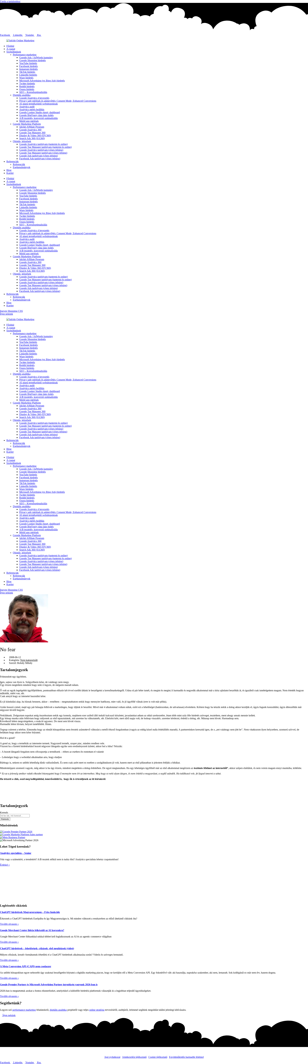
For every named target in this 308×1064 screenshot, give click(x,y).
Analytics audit (26, 106)
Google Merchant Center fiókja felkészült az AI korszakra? (32, 930)
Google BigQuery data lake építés (36, 115)
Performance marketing (24, 54)
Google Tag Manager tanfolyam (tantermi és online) (45, 147)
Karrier (10, 173)
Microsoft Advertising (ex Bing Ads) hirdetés (42, 80)
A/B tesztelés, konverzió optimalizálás (38, 118)
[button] (154, 784)
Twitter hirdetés (27, 83)
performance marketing (24, 1009)
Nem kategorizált (29, 660)
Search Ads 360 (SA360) (32, 138)
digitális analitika (58, 1009)
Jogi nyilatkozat (112, 1057)
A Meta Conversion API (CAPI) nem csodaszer (25, 966)
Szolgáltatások (13, 51)
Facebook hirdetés (28, 66)
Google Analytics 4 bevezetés (34, 98)
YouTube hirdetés (28, 63)
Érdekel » (5, 864)
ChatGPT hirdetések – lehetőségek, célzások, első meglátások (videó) (37, 948)
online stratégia (96, 1009)
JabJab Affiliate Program (31, 126)
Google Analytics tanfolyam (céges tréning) (41, 150)
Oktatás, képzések (22, 141)
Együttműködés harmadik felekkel (186, 1057)
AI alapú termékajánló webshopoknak (38, 103)
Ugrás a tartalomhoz (10, 1)
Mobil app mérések (29, 121)
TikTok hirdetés (27, 72)
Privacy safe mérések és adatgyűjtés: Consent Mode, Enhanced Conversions (57, 100)
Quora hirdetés (26, 89)
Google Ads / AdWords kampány (36, 57)
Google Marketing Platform (27, 124)
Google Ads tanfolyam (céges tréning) (38, 155)
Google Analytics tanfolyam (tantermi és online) (43, 144)
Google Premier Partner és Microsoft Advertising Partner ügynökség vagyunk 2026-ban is (49, 984)
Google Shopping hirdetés (32, 60)
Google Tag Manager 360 (32, 132)
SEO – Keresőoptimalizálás (33, 92)
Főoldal (10, 46)
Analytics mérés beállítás (31, 109)
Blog (8, 170)
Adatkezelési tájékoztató (134, 1057)
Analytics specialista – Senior (15, 853)
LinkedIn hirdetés (28, 74)
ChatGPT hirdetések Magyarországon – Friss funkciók (30, 912)
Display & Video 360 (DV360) (35, 135)
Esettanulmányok (21, 167)
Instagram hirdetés (28, 69)
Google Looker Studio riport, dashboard (39, 112)
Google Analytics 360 (30, 129)
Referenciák (12, 161)
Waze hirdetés (26, 77)
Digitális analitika (21, 95)
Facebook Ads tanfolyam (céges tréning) (39, 158)
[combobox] (15, 815)
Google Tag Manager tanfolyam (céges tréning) (43, 152)
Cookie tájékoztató (157, 1057)
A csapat (10, 48)
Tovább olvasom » (9, 924)
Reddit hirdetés (26, 86)
